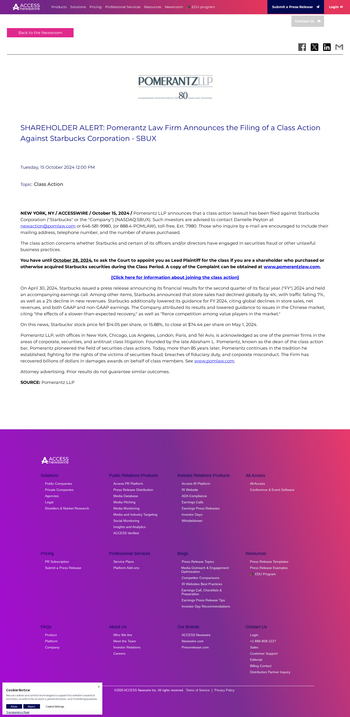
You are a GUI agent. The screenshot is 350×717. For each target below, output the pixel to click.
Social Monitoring (126, 521)
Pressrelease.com (195, 647)
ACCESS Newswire (196, 635)
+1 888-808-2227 (263, 641)
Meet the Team (124, 641)
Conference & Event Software (272, 490)
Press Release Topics (198, 562)
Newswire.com (193, 641)
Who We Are (122, 635)
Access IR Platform (196, 483)
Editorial (256, 660)
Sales (254, 647)
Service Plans (123, 562)
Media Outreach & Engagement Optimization (205, 570)
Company (52, 647)
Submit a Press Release (292, 7)
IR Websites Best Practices (202, 584)
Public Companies (58, 483)
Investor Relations (126, 647)
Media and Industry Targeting (135, 514)
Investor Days (192, 514)
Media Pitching (124, 502)
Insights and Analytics (129, 527)
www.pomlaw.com (214, 361)
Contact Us (304, 21)
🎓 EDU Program (263, 574)
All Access (257, 483)
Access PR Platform (128, 483)
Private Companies (59, 490)
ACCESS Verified (126, 533)
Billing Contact (260, 666)
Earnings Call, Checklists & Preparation (201, 592)
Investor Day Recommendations (206, 606)
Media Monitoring (126, 508)
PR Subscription (57, 562)
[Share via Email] (339, 47)
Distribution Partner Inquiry (270, 672)
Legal (49, 502)
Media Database (125, 496)
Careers (119, 653)
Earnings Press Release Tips (203, 600)
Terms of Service (198, 690)
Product (51, 635)
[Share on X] (314, 47)
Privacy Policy (225, 690)
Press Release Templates (269, 562)
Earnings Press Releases (201, 508)
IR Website (190, 490)
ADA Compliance (194, 496)
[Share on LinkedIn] (327, 47)
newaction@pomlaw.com (47, 226)
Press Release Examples (269, 568)
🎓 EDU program (201, 7)
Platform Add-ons (126, 568)
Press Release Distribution (133, 490)
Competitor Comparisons (200, 578)
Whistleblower (192, 521)
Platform (51, 641)
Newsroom (174, 7)
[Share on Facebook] (302, 47)
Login (334, 7)
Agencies (52, 496)
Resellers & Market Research (67, 508)
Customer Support (264, 653)
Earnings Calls (192, 502)
